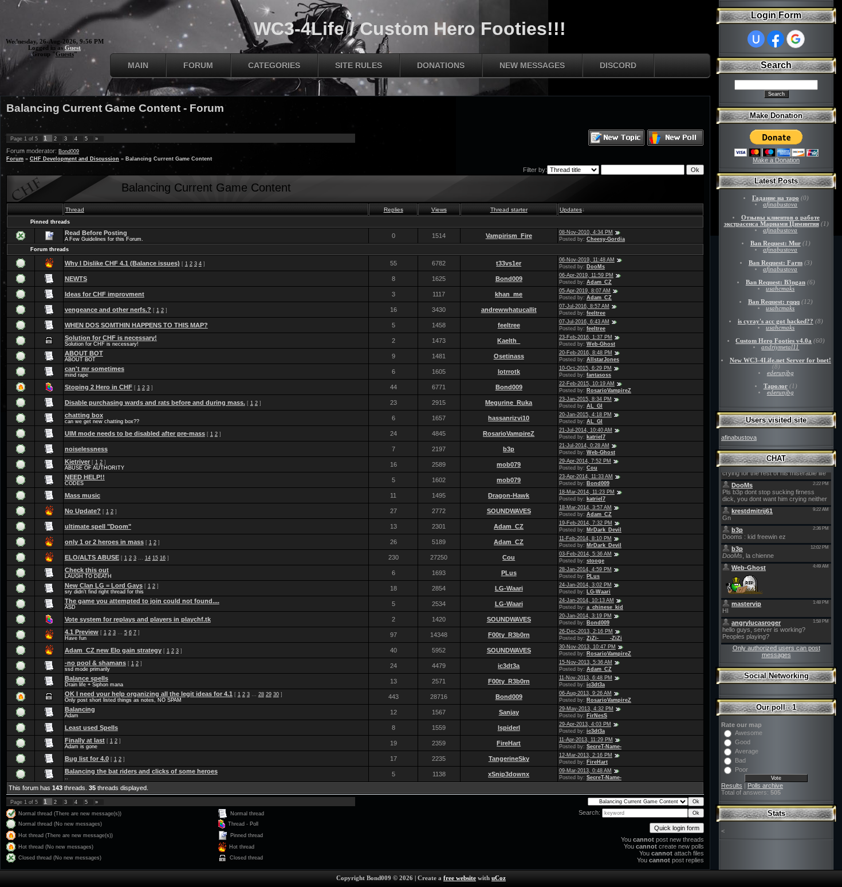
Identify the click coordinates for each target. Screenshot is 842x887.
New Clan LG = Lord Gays (104, 585)
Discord (618, 65)
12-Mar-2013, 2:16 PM (585, 755)
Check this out (87, 569)
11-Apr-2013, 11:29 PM (586, 740)
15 (155, 558)
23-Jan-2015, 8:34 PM (585, 399)
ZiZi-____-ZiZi (604, 638)
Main (138, 65)
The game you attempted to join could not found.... (142, 600)
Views (439, 209)
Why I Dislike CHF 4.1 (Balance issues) (122, 263)
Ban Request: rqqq (774, 302)
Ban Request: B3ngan (775, 282)
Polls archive (765, 785)
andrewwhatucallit (509, 309)
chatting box (84, 415)
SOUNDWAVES (509, 510)
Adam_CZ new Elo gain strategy (113, 650)
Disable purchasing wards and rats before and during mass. (155, 402)
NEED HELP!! (85, 477)
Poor (741, 769)
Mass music (82, 495)
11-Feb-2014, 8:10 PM (585, 538)
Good (742, 741)
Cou (592, 468)
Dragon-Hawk (508, 495)
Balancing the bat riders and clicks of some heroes (141, 771)
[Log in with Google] (795, 39)
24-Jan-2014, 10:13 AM (586, 600)
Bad (740, 760)
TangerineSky (509, 758)
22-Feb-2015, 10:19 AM (587, 383)
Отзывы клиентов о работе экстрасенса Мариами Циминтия (772, 220)
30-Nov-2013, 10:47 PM (587, 647)
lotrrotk (509, 371)
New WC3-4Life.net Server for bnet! (780, 360)
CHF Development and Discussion (74, 159)
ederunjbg (780, 373)
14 (148, 558)
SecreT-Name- (604, 746)
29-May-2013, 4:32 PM (586, 709)
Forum (198, 65)
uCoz (498, 878)
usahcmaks (780, 289)
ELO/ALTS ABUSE (92, 557)
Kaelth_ (508, 340)
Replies (393, 209)
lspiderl (509, 727)
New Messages (532, 65)
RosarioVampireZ (609, 390)
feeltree (596, 313)
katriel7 (596, 437)
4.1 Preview (82, 631)
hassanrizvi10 (508, 418)
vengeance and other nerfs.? (108, 309)
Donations (441, 65)
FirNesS (597, 715)
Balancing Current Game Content (168, 159)
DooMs (596, 266)
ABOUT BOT (84, 353)
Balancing (80, 709)
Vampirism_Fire (509, 235)
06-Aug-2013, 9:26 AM (585, 693)
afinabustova (780, 204)
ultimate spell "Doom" (98, 526)
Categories (274, 65)
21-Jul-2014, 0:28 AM (584, 445)
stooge (595, 561)
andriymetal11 (780, 347)
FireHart (509, 743)
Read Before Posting (96, 232)
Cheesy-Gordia (606, 239)
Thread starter (509, 209)
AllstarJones (603, 359)
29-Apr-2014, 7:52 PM (585, 461)
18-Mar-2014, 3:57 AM (585, 507)
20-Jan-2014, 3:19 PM (585, 616)
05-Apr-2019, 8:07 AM (585, 291)
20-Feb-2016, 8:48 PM (585, 352)
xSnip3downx (508, 774)
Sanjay (509, 712)
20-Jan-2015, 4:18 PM (585, 414)
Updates (571, 209)
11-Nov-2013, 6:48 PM (585, 678)
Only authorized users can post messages (776, 651)
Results (731, 785)
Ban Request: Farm (775, 263)
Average (746, 751)
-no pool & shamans (95, 662)
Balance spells (86, 678)
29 (269, 694)
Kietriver (77, 461)
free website (459, 878)
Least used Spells (91, 727)
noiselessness (86, 449)
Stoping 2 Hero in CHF (98, 387)
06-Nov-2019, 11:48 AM (587, 260)
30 (276, 694)
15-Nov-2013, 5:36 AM (585, 662)
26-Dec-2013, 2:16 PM (586, 631)
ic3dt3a (509, 665)
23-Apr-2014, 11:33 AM (586, 476)
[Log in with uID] (756, 39)
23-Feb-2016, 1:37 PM (585, 337)
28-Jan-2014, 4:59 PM (585, 569)
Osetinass (509, 356)
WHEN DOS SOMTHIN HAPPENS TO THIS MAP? (136, 325)
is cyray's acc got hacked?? (775, 321)
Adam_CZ (599, 282)
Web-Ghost (601, 344)
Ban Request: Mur (775, 243)
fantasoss (599, 375)
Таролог (776, 386)
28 (261, 694)
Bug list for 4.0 (87, 758)
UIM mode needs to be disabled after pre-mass (135, 433)
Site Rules (358, 65)
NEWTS (76, 278)
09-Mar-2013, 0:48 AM (585, 770)
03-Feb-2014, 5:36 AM (585, 554)
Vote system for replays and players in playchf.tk (138, 619)
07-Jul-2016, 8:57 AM (584, 306)
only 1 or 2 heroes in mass (104, 541)
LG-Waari (509, 588)
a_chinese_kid (605, 607)
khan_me (508, 294)
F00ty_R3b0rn (509, 634)
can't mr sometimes (94, 368)
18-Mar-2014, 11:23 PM (587, 492)
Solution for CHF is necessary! (111, 337)
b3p (508, 449)
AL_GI (595, 406)
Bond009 (68, 151)
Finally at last (85, 740)
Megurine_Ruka (508, 402)
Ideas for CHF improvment (104, 294)
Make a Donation (776, 160)
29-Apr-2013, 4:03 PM (585, 724)
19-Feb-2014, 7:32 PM (585, 523)
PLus (509, 572)
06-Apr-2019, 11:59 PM (586, 275)
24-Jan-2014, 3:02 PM (585, 585)
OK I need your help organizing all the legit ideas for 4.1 (149, 693)
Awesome (748, 732)
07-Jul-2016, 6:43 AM (584, 322)
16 (163, 558)
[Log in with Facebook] (775, 39)
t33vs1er (508, 263)
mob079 (509, 464)
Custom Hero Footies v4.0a (773, 341)
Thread (74, 209)
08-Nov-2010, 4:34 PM (586, 232)
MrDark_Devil (604, 530)
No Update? (83, 510)
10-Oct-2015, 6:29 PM (585, 368)
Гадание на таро (775, 198)
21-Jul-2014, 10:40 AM (585, 430)
